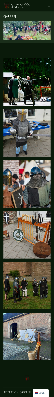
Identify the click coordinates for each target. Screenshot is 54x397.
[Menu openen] (49, 6)
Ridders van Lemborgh (20, 5)
